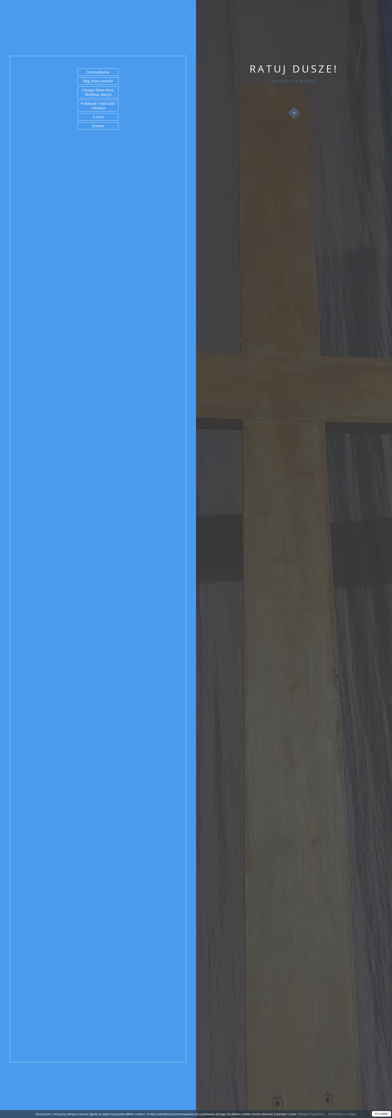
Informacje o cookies (342, 1114)
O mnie (98, 117)
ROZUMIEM (381, 1114)
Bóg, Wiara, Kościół (98, 81)
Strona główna (98, 72)
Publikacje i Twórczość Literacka (98, 105)
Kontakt (98, 126)
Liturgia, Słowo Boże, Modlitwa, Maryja (98, 92)
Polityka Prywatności (311, 1114)
